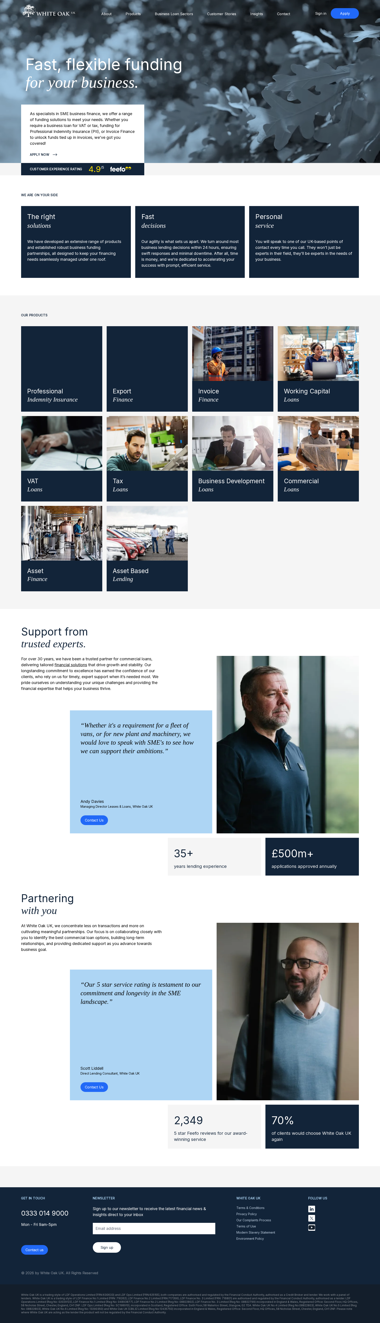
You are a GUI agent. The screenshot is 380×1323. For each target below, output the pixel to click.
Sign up (106, 1247)
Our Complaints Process (253, 1220)
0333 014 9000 (44, 1213)
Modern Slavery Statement (255, 1232)
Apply (345, 13)
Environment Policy (250, 1238)
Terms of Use (246, 1226)
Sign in (320, 13)
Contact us (35, 1250)
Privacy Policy (246, 1214)
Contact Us (94, 820)
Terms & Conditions (250, 1208)
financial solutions (71, 664)
